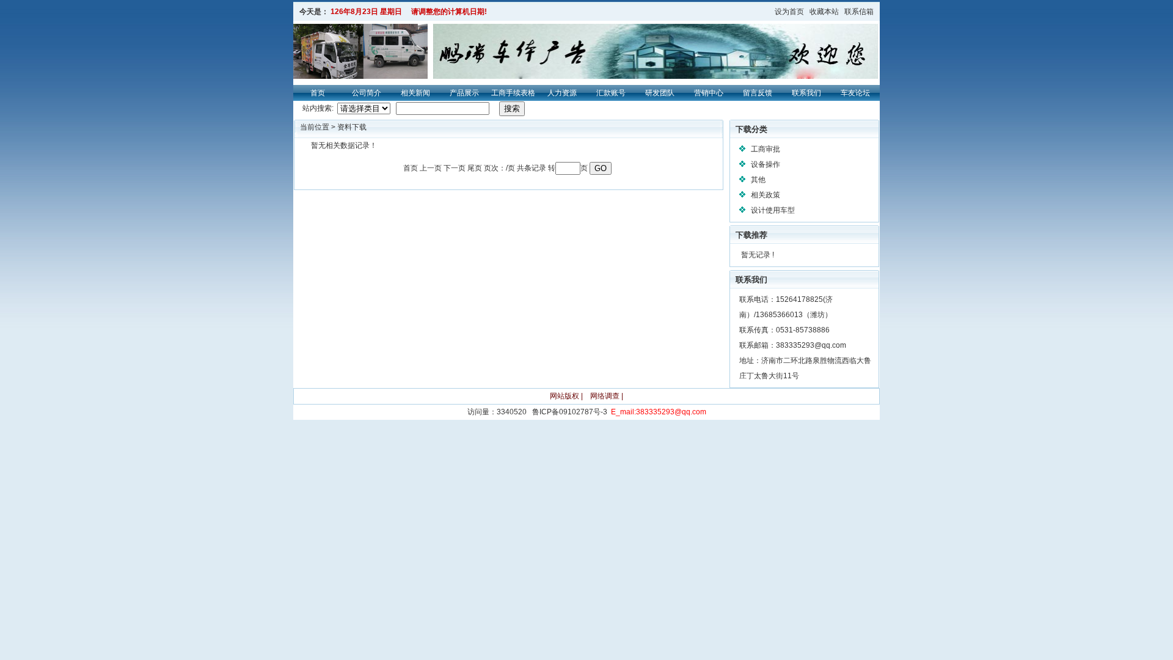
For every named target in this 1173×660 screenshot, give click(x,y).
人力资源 (562, 93)
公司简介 (366, 93)
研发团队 (659, 93)
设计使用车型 (773, 210)
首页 (317, 93)
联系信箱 (859, 11)
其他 (758, 179)
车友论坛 (855, 93)
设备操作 (765, 164)
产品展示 (464, 93)
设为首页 (789, 11)
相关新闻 (415, 93)
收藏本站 (824, 11)
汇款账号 (611, 93)
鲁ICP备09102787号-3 (569, 412)
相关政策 (765, 195)
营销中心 (708, 93)
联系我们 (806, 93)
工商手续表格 (513, 93)
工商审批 (765, 149)
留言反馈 (757, 93)
